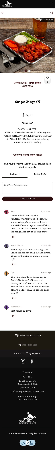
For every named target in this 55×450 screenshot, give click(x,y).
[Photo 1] (26, 71)
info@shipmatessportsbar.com (27, 392)
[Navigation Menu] (51, 4)
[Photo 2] (29, 71)
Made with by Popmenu (21, 353)
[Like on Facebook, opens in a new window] (32, 362)
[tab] (15, 174)
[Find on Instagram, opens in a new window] (23, 362)
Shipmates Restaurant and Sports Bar (27, 418)
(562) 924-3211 (27, 388)
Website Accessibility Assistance (27, 434)
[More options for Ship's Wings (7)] (47, 77)
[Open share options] (52, 13)
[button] (3, 12)
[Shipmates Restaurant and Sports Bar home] (14, 4)
